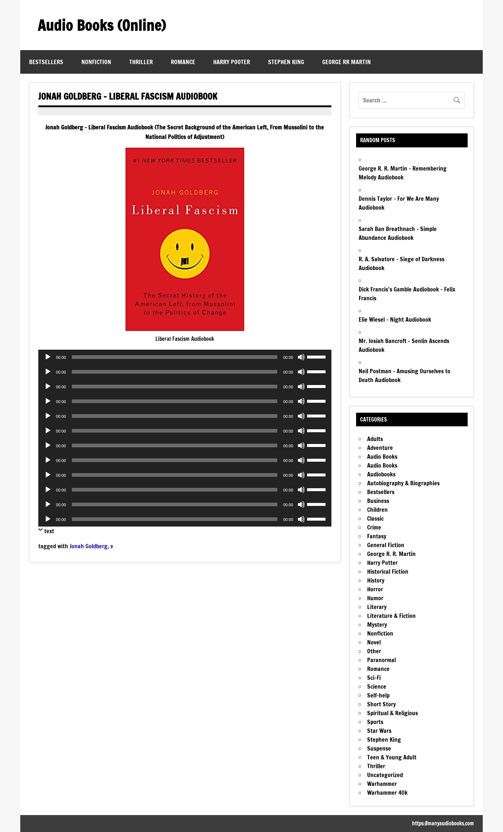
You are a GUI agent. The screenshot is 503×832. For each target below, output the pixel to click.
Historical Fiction (387, 571)
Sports (375, 722)
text (49, 531)
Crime (374, 527)
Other (374, 651)
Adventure (380, 448)
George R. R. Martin (391, 554)
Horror (375, 589)
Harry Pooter (231, 62)
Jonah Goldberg (89, 546)
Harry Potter (382, 563)
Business (378, 501)
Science (376, 686)
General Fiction (385, 545)
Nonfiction (96, 62)
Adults (375, 439)
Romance (183, 62)
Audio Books (382, 456)
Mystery (377, 624)
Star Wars (379, 731)
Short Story (381, 704)
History (375, 580)
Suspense (379, 748)
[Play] (48, 357)
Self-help (378, 695)
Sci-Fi (374, 678)
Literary (377, 607)
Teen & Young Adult (391, 757)
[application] (184, 357)
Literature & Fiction (391, 616)
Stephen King (286, 62)
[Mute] (301, 357)
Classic (375, 518)
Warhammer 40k (387, 793)
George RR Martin (346, 62)
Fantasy (376, 536)
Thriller (141, 62)
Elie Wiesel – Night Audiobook (395, 319)
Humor (375, 598)
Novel (374, 642)
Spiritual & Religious (392, 713)
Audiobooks (381, 474)
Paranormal (381, 660)
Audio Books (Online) (102, 24)
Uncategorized (385, 775)
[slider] (317, 356)
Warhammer (382, 784)
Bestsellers (46, 62)
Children (377, 510)
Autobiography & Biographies (403, 483)
